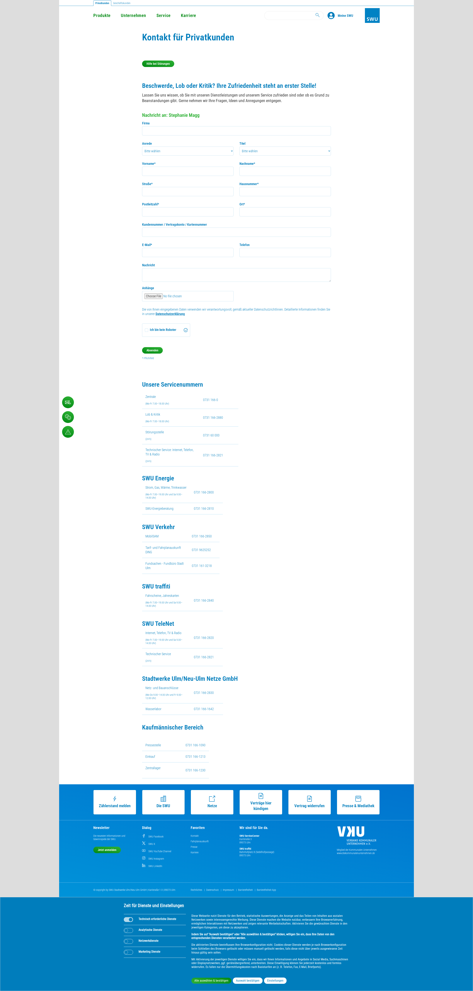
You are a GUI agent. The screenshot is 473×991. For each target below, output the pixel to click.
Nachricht (148, 265)
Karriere (188, 15)
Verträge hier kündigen (260, 806)
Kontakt (195, 835)
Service (163, 15)
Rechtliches (197, 889)
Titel (242, 143)
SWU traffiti (245, 848)
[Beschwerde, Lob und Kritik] (68, 417)
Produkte (101, 15)
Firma (146, 123)
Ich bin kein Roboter (163, 330)
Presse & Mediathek (358, 806)
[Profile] (332, 15)
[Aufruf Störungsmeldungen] (68, 432)
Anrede (147, 143)
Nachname (247, 164)
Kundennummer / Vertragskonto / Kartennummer (174, 224)
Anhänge (148, 288)
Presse (194, 846)
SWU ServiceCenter (249, 835)
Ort (242, 204)
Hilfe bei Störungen (158, 64)
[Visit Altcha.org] (186, 330)
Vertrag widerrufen (309, 806)
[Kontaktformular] (68, 402)
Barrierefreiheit (245, 889)
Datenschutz (212, 889)
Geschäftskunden (121, 3)
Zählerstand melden (115, 806)
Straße (147, 184)
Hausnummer (249, 184)
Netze (212, 806)
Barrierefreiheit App (266, 889)
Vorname (149, 164)
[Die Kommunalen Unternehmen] (357, 837)
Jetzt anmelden (107, 850)
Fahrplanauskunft (200, 841)
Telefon (244, 245)
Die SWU (163, 806)
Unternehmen (133, 15)
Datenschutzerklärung (170, 314)
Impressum (229, 889)
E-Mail (147, 245)
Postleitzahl (150, 204)
